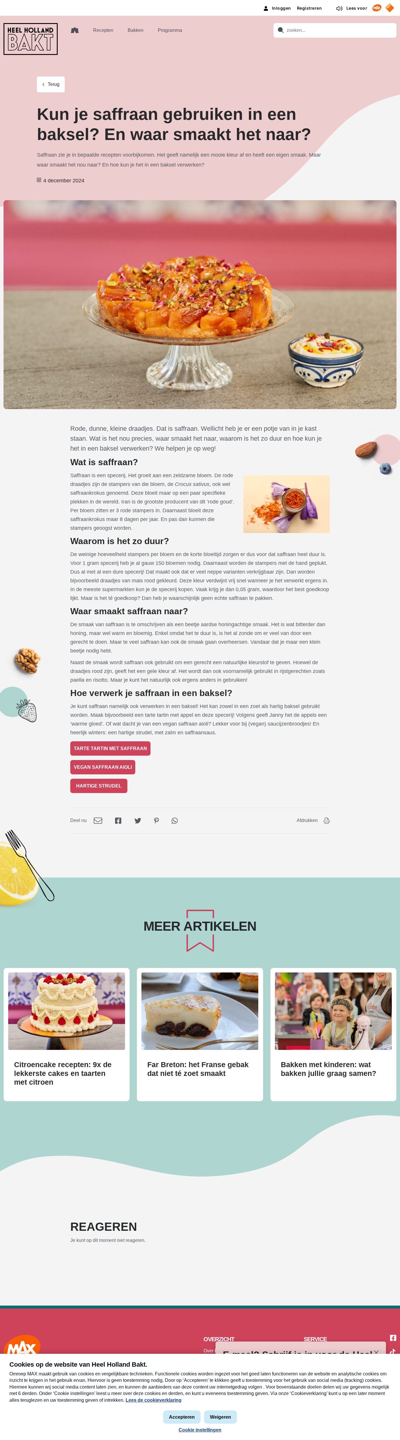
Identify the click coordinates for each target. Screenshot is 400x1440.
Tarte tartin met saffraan (110, 748)
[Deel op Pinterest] (156, 820)
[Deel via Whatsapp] (175, 820)
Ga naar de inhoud (200, 4)
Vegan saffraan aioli (103, 767)
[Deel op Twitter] (137, 820)
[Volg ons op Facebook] (393, 1338)
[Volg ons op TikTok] (392, 1353)
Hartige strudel (99, 785)
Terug (53, 84)
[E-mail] (98, 820)
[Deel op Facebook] (118, 820)
